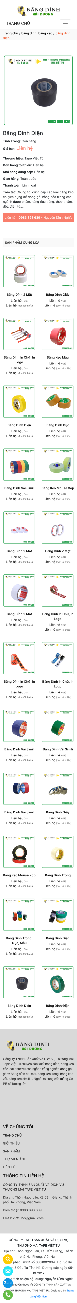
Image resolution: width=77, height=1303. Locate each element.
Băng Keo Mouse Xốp (57, 488)
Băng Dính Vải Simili (19, 488)
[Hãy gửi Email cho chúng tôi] (5, 1271)
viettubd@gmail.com (28, 1218)
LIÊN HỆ (9, 1167)
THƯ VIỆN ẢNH (14, 1159)
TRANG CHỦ (18, 23)
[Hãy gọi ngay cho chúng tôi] (5, 1295)
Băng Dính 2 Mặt (19, 295)
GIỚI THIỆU (11, 1143)
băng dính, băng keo (36, 33)
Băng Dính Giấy (57, 295)
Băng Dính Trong (58, 875)
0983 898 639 (29, 217)
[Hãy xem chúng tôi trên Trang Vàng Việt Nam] (5, 1259)
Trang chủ (10, 33)
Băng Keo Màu (58, 357)
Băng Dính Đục (57, 425)
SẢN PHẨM (11, 1151)
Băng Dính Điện (19, 425)
